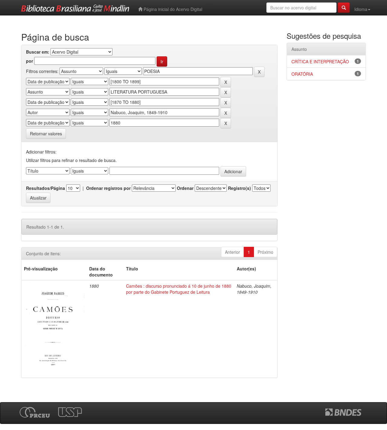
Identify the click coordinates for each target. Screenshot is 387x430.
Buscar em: (37, 52)
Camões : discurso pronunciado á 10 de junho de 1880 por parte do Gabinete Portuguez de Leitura (178, 289)
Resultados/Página (45, 188)
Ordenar (185, 188)
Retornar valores (46, 134)
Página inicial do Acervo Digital (172, 9)
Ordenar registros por (108, 188)
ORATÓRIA (302, 74)
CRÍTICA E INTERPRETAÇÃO (320, 61)
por (29, 61)
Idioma (360, 9)
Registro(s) (239, 188)
